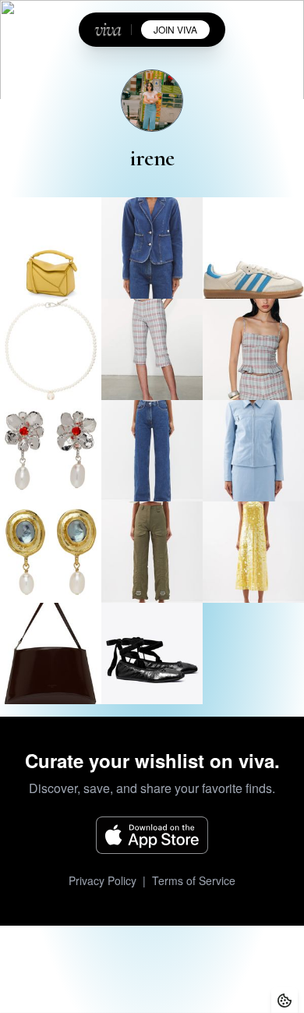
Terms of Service (193, 880)
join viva (175, 29)
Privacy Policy (102, 880)
